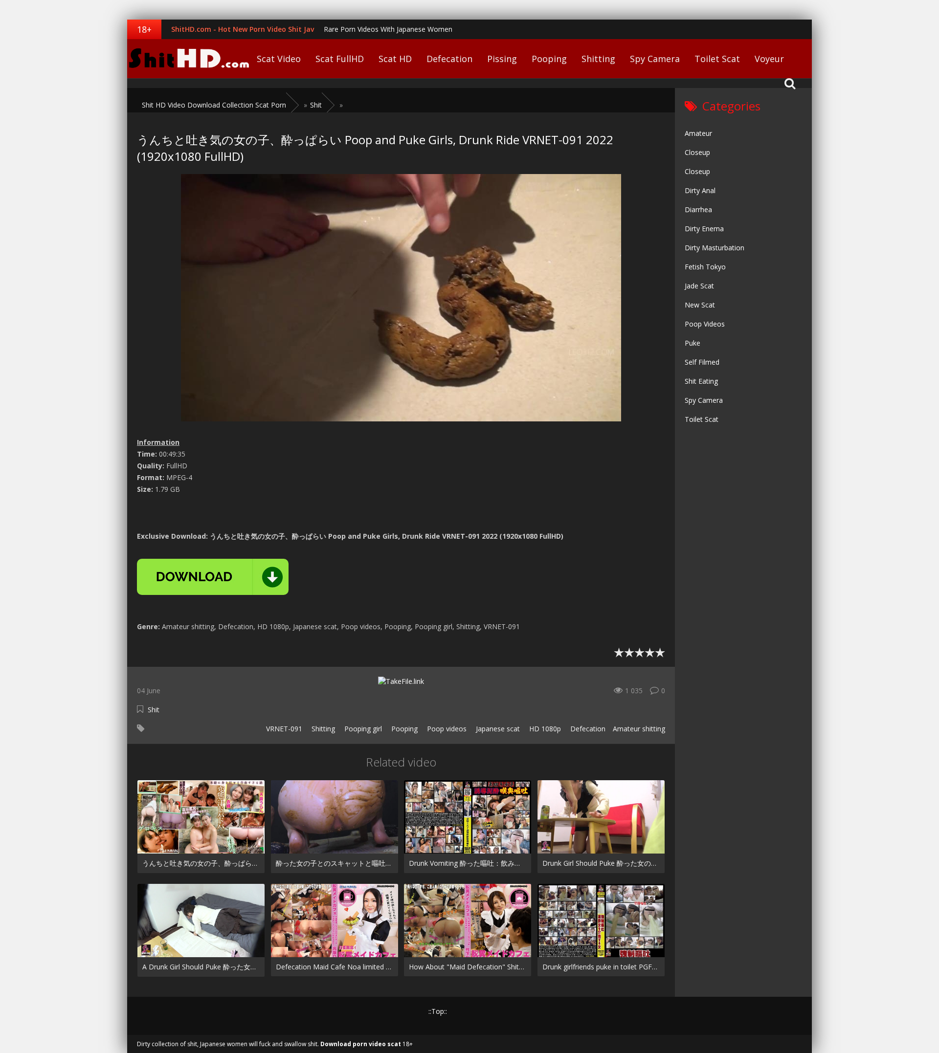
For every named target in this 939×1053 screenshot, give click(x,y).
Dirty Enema (704, 228)
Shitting (598, 59)
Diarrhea (698, 209)
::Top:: (437, 1011)
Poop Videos (705, 324)
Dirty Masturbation (714, 247)
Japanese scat (497, 728)
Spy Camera (655, 59)
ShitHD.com (188, 58)
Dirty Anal (700, 190)
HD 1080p (544, 728)
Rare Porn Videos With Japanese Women (388, 29)
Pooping (549, 59)
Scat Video (279, 59)
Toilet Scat (717, 59)
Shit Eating (701, 381)
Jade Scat (699, 285)
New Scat (700, 304)
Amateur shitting (639, 728)
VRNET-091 (283, 728)
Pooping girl (362, 728)
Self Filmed (702, 362)
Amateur (698, 133)
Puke (692, 343)
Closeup (697, 152)
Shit (153, 709)
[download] (213, 577)
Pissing (502, 59)
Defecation (449, 59)
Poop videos (446, 728)
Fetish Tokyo (705, 266)
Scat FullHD (339, 59)
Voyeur (769, 59)
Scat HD (395, 59)
